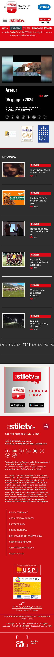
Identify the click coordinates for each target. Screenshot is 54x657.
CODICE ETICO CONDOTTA (21, 518)
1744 (19, 345)
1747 (40, 345)
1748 (46, 345)
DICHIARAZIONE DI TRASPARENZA (25, 536)
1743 (13, 345)
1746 (34, 345)
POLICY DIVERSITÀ (18, 530)
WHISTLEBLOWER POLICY (21, 548)
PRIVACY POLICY (17, 524)
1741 (2, 345)
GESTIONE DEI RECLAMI (20, 542)
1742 (7, 345)
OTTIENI (44, 6)
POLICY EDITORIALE (18, 512)
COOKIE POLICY (16, 554)
